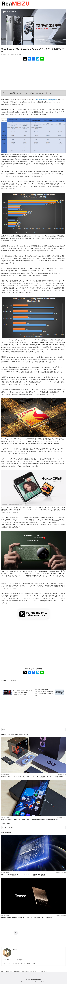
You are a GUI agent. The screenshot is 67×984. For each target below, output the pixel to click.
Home (3, 971)
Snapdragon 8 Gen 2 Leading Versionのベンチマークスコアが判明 (30, 971)
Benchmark (23, 54)
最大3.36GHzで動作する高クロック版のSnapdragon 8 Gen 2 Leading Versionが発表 (22, 692)
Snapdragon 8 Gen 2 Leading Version (46, 100)
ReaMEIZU (37, 979)
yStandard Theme (25, 981)
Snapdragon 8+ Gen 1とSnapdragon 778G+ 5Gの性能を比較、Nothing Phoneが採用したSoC (44, 692)
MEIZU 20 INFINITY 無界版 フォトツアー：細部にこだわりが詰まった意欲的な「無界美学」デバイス (30, 819)
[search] (63, 729)
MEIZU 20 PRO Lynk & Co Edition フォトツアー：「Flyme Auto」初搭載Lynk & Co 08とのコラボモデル (32, 777)
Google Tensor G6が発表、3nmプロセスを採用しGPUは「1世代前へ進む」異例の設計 (26, 917)
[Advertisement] (33, 75)
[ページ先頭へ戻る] (16, 933)
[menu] (64, 2)
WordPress (43, 981)
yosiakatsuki (33, 981)
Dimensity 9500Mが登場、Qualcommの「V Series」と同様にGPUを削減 (23, 875)
